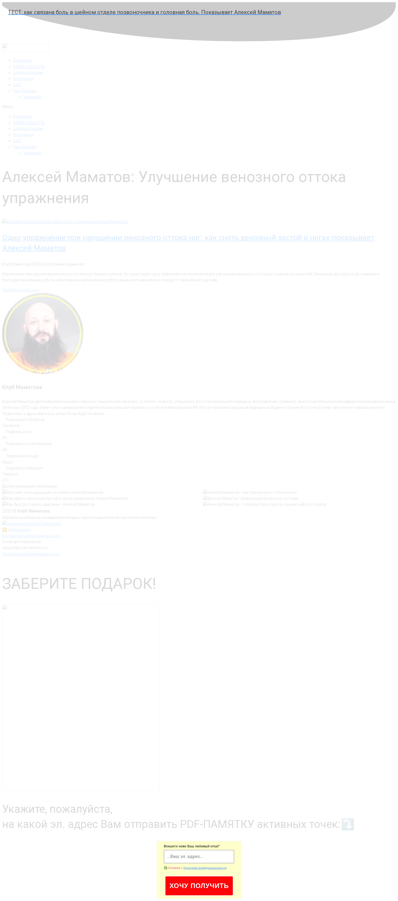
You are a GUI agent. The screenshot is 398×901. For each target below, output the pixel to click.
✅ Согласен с (195, 867)
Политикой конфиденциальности (205, 867)
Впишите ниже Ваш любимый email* (192, 846)
